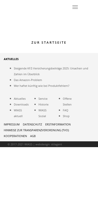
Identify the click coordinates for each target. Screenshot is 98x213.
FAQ (65, 110)
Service (42, 98)
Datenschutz (32, 124)
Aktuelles (20, 98)
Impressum (12, 124)
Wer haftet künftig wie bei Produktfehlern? (41, 86)
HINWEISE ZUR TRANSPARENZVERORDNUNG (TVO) (36, 130)
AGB (33, 136)
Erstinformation (58, 124)
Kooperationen (15, 136)
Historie (43, 104)
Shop (66, 116)
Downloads (21, 104)
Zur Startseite (49, 42)
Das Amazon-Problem (28, 80)
